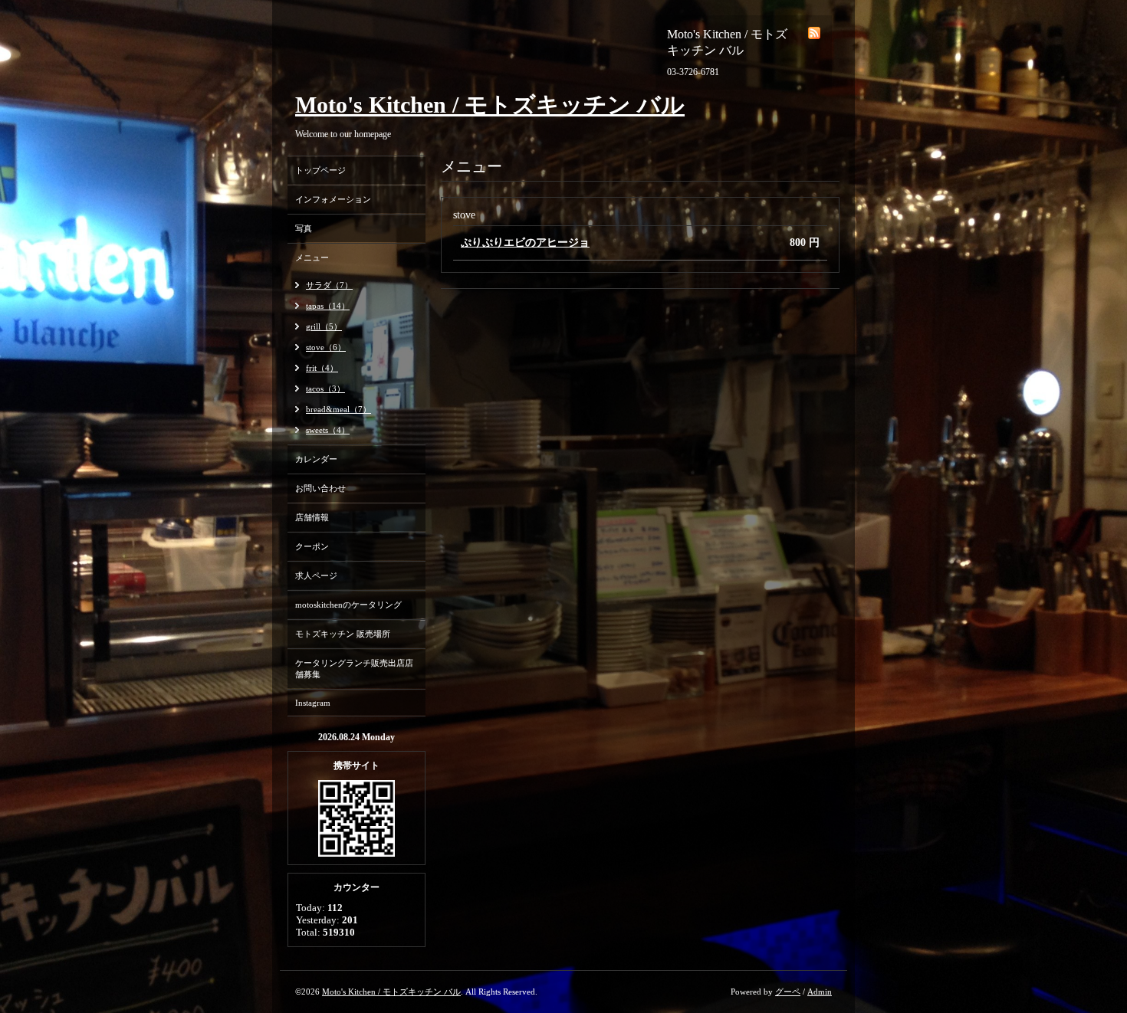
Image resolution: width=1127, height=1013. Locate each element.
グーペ (787, 991)
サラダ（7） (329, 285)
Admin (819, 991)
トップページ (320, 170)
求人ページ (316, 575)
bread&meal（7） (338, 409)
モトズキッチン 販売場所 (342, 633)
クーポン (312, 546)
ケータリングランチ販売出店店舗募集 (354, 668)
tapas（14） (328, 305)
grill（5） (324, 326)
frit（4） (322, 367)
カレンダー (316, 459)
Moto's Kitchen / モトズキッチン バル (490, 104)
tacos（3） (325, 388)
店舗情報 (312, 517)
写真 (303, 228)
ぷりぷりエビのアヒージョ (525, 242)
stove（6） (326, 347)
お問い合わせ (320, 488)
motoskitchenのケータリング (348, 604)
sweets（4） (328, 429)
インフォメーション (333, 199)
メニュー (312, 257)
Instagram (312, 702)
